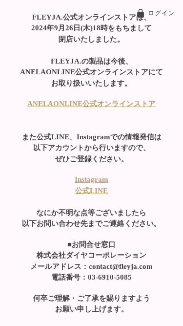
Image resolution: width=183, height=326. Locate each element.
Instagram (91, 179)
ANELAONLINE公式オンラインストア (91, 104)
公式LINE (91, 191)
